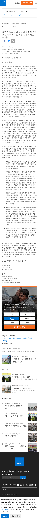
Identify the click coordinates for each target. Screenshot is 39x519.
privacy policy (6, 509)
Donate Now (27, 3)
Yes (5, 15)
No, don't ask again (16, 15)
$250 (12, 318)
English (10, 26)
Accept (5, 516)
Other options (15, 516)
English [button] (17, 3)
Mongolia (6, 340)
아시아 (5, 338)
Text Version (6, 490)
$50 (11, 314)
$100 (27, 314)
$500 (27, 318)
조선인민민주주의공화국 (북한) (20, 338)
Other (27, 322)
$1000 (12, 322)
